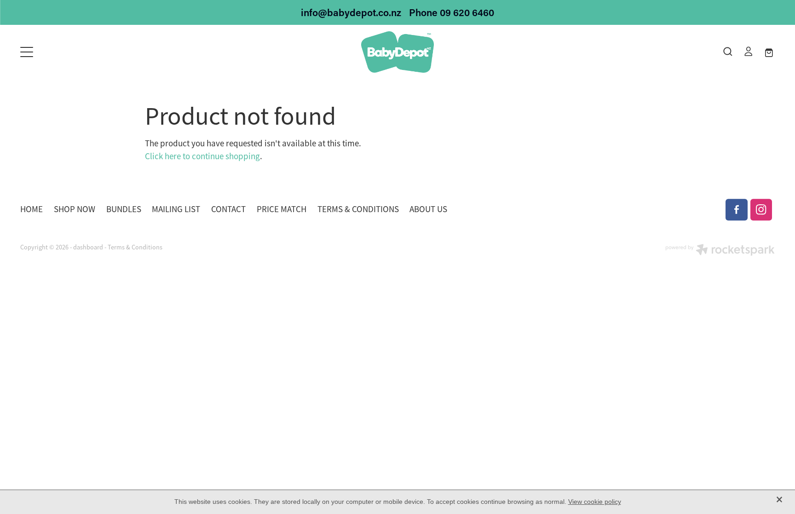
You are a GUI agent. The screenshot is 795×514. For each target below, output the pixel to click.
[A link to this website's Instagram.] (761, 210)
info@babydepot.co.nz (351, 12)
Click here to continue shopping (202, 156)
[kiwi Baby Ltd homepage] (397, 52)
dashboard (88, 247)
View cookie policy (594, 501)
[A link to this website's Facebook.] (737, 210)
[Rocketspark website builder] (720, 250)
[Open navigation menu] (114, 52)
